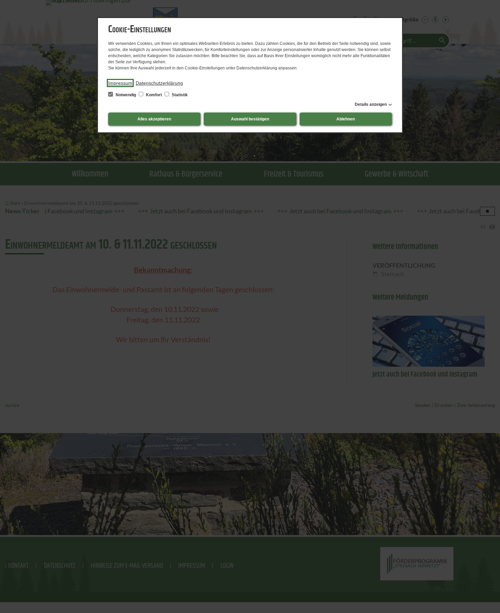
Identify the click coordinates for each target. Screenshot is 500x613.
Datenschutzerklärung (159, 83)
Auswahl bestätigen (250, 119)
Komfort (154, 95)
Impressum (120, 83)
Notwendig (126, 95)
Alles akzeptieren (154, 119)
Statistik (179, 95)
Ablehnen (345, 119)
